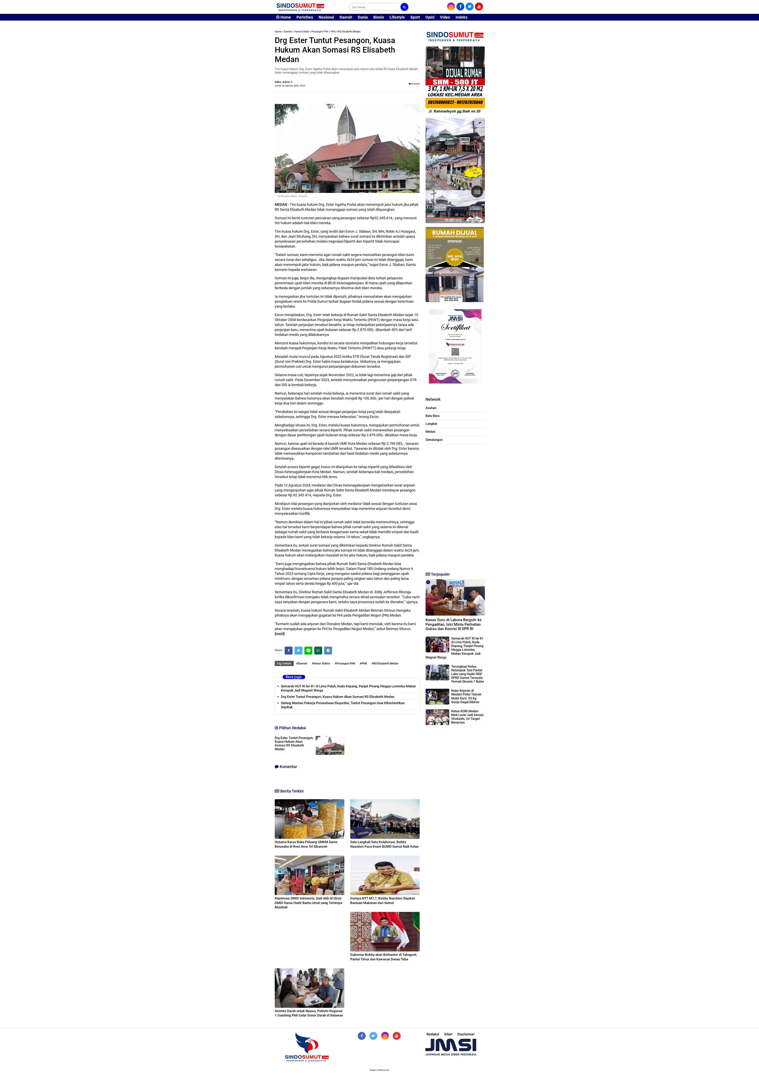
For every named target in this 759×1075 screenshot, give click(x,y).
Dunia (363, 17)
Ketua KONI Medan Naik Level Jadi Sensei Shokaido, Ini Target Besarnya (467, 717)
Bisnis (378, 17)
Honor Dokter (301, 31)
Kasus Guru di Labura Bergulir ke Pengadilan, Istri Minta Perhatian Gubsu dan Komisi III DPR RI (453, 624)
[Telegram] (328, 651)
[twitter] (470, 6)
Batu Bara (433, 416)
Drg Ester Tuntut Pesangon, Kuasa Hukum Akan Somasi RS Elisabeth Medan (337, 697)
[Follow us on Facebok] (362, 1036)
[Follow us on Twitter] (373, 1036)
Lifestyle (397, 17)
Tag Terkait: (284, 663)
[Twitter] (298, 651)
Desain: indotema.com (379, 1070)
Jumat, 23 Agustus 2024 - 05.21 (290, 85)
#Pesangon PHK (345, 663)
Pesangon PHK (320, 31)
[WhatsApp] (318, 651)
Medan (430, 432)
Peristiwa (304, 17)
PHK (333, 31)
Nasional (326, 17)
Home (285, 17)
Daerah (346, 17)
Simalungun (434, 440)
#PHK (363, 663)
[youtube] (479, 6)
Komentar (415, 84)
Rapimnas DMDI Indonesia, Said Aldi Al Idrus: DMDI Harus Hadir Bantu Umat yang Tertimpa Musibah (308, 902)
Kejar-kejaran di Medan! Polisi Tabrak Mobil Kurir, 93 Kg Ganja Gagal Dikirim (466, 696)
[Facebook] (289, 651)
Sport (415, 17)
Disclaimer (466, 1034)
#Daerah (301, 663)
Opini (429, 17)
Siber (448, 1034)
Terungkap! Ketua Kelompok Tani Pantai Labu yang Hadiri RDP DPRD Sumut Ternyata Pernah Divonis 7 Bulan (467, 674)
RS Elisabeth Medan (349, 31)
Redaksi (433, 1034)
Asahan (431, 408)
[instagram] (451, 6)
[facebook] (460, 6)
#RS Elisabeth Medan (385, 663)
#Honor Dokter (321, 663)
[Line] (308, 651)
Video (445, 17)
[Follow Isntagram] (385, 1036)
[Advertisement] (455, 506)
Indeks (461, 17)
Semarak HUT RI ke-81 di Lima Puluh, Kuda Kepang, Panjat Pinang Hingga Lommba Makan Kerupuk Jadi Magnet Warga (454, 648)
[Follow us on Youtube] (397, 1036)
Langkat (431, 424)
